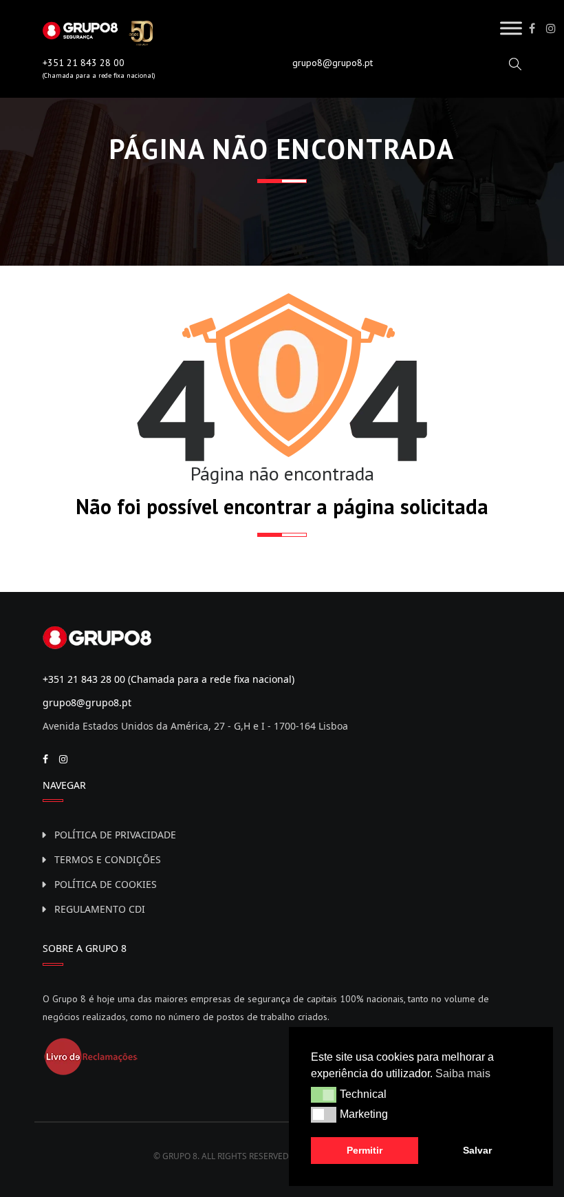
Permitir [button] (364, 1150)
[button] (323, 1094)
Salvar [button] (477, 1150)
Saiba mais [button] (462, 1073)
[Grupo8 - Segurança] (98, 32)
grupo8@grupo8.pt (332, 62)
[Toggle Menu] (511, 28)
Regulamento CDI (99, 908)
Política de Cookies (105, 884)
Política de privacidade (115, 834)
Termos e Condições (107, 859)
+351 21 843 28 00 (83, 62)
